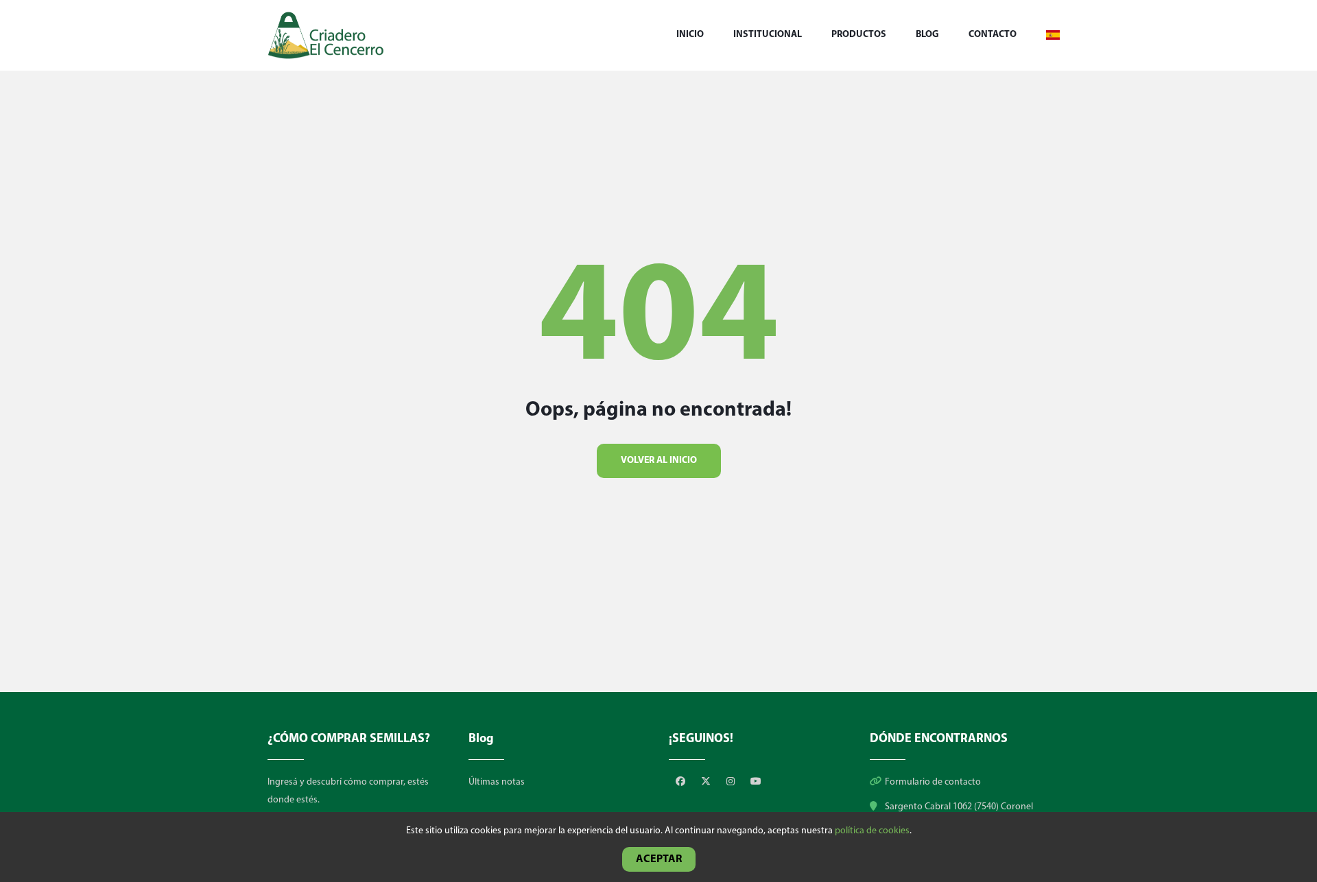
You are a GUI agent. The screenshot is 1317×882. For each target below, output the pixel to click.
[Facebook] (681, 782)
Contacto (993, 34)
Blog (927, 34)
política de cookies (872, 831)
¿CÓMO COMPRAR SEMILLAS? (349, 739)
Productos (858, 34)
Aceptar (659, 859)
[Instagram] (731, 782)
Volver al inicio (659, 460)
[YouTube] (755, 782)
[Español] (1053, 35)
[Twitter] (707, 782)
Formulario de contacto (933, 782)
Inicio (690, 34)
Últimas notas (496, 782)
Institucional (767, 34)
